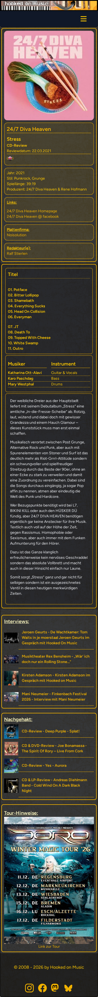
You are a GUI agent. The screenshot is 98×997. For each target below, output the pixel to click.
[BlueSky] (68, 988)
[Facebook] (42, 988)
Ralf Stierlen (17, 253)
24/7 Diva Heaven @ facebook (33, 216)
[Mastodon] (55, 988)
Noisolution (16, 235)
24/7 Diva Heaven (29, 129)
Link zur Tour (49, 946)
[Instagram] (29, 988)
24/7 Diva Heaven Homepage (32, 211)
